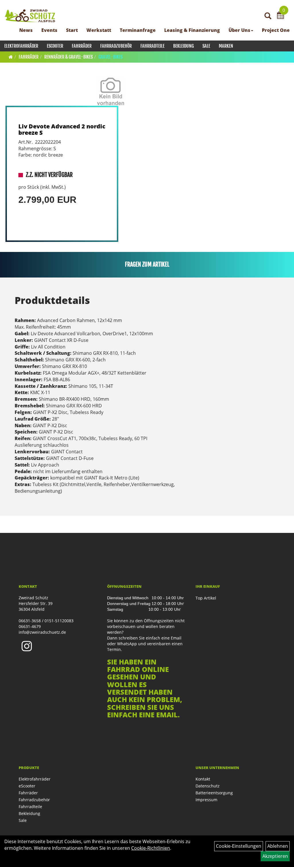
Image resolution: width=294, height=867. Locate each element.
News (26, 30)
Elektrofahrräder (21, 46)
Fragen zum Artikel (147, 264)
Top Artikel (206, 598)
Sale (206, 46)
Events (49, 30)
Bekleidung (183, 46)
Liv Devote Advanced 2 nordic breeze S (61, 129)
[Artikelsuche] (267, 16)
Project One (276, 30)
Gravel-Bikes (110, 57)
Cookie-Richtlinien (150, 848)
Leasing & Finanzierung (192, 30)
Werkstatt (98, 30)
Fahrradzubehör (116, 46)
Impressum (206, 799)
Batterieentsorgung (214, 792)
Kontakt (203, 779)
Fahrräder (82, 46)
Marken (226, 46)
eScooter (55, 46)
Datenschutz (208, 786)
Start (72, 30)
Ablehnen (277, 846)
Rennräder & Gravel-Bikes (68, 57)
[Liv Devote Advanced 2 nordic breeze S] (110, 91)
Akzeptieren (275, 856)
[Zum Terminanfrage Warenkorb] (280, 16)
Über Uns (239, 30)
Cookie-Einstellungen (238, 846)
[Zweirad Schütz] (30, 16)
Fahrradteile (152, 46)
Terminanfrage (138, 30)
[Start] (11, 57)
